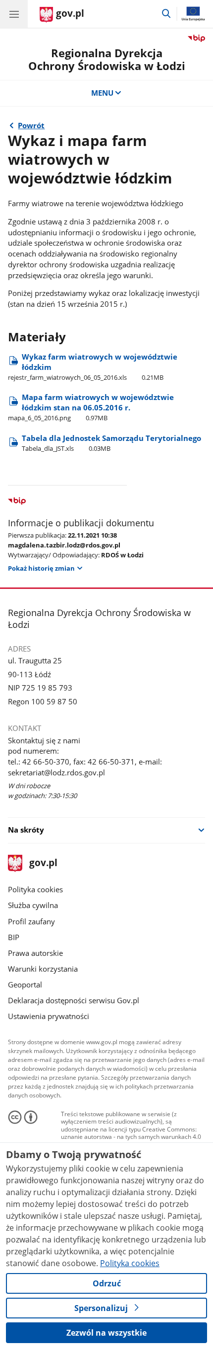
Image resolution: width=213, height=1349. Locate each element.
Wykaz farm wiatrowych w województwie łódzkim (92, 367)
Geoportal (25, 984)
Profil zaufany (31, 921)
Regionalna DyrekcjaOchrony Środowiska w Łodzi (106, 59)
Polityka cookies (35, 889)
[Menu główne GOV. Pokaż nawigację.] (14, 14)
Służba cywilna (33, 905)
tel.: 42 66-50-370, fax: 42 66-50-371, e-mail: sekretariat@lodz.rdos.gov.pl (85, 767)
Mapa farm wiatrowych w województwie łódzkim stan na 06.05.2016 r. (91, 407)
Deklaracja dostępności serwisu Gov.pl (73, 1000)
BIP (13, 937)
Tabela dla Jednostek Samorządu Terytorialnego (111, 443)
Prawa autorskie (35, 953)
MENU (102, 93)
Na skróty (26, 830)
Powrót (31, 125)
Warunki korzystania (43, 969)
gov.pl (42, 863)
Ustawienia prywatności (48, 1016)
